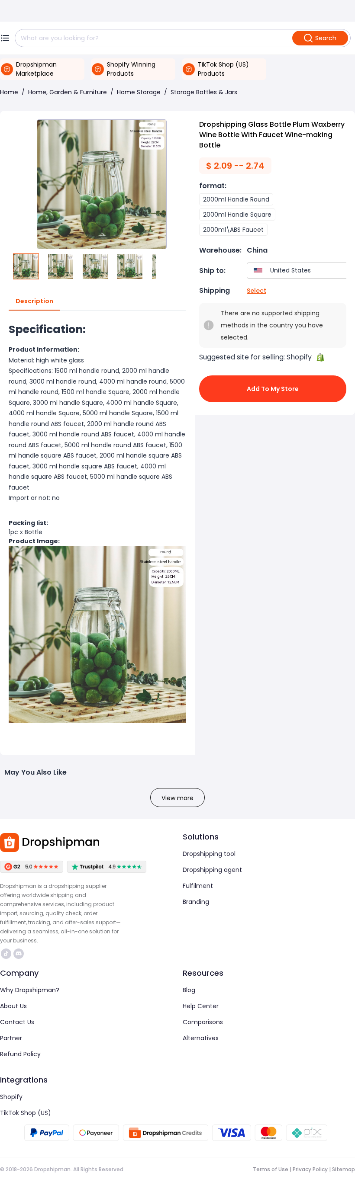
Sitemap (343, 1169)
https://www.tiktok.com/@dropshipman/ (7, 953)
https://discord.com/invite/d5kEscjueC (19, 953)
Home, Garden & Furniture (67, 92)
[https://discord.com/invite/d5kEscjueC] (18, 953)
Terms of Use (270, 1169)
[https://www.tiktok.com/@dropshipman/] (6, 953)
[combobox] (299, 270)
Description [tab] (34, 301)
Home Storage (139, 92)
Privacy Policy (310, 1169)
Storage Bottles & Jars (204, 92)
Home (9, 92)
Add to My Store (273, 388)
